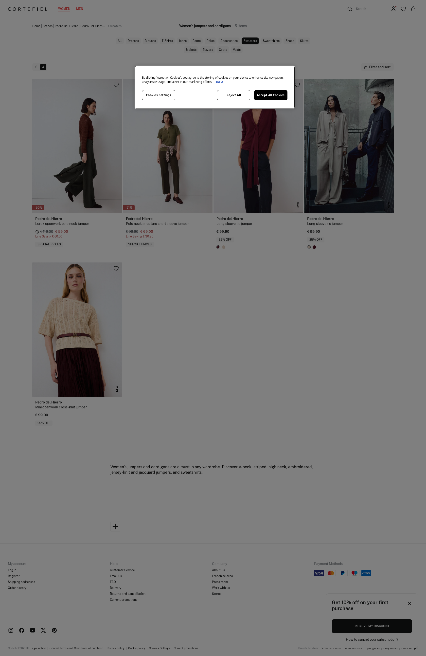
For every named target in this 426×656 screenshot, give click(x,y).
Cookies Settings (158, 95)
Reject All (234, 95)
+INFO (218, 82)
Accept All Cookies (271, 95)
